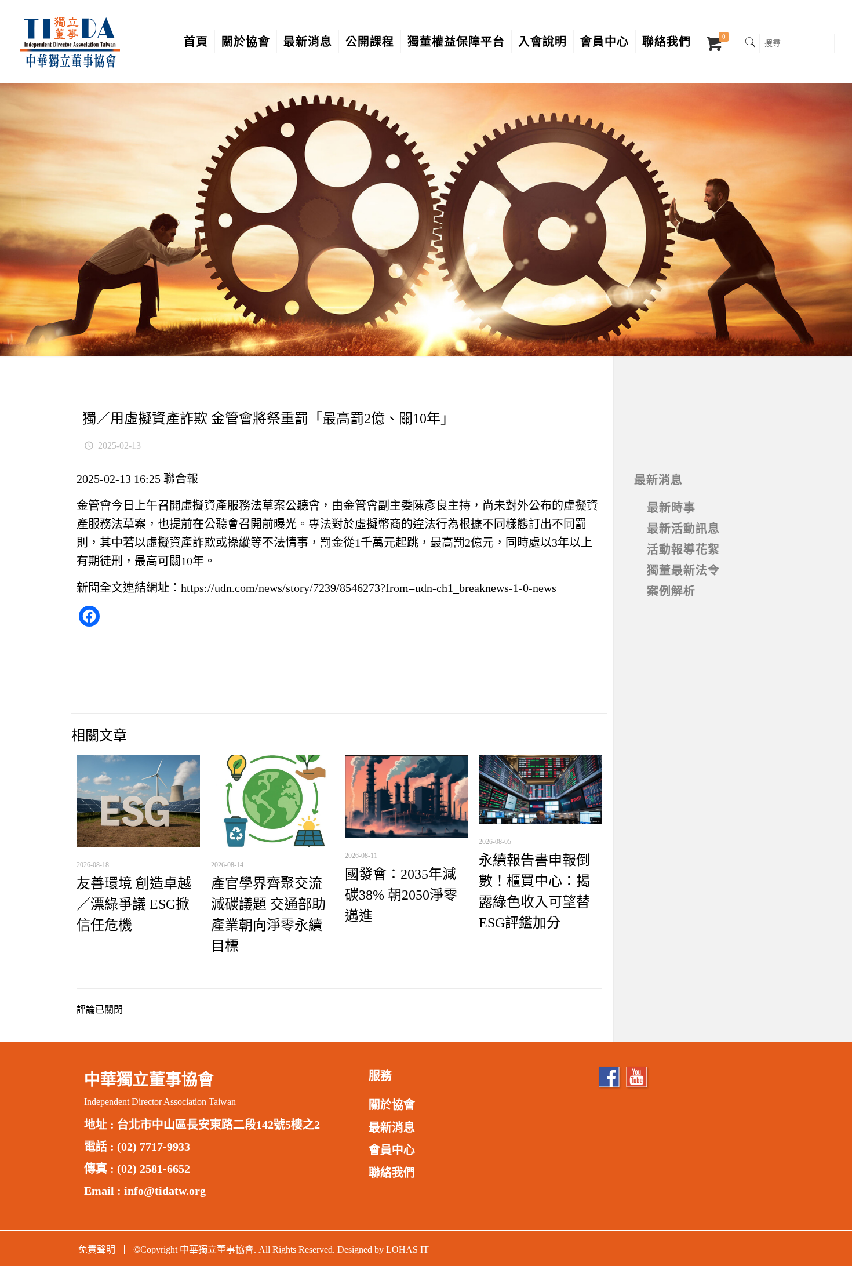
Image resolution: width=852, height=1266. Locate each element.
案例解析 (671, 591)
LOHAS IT (407, 1249)
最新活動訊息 (683, 528)
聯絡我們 (392, 1172)
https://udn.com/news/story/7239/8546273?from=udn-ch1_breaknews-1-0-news (368, 587)
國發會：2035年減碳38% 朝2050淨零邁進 (401, 895)
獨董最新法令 (683, 570)
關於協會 (392, 1104)
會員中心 (392, 1150)
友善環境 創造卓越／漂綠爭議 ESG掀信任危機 (134, 904)
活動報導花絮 (683, 549)
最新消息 (658, 480)
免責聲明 (96, 1249)
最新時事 (671, 507)
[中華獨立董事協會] (70, 41)
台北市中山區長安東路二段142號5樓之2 (218, 1124)
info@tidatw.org (165, 1190)
